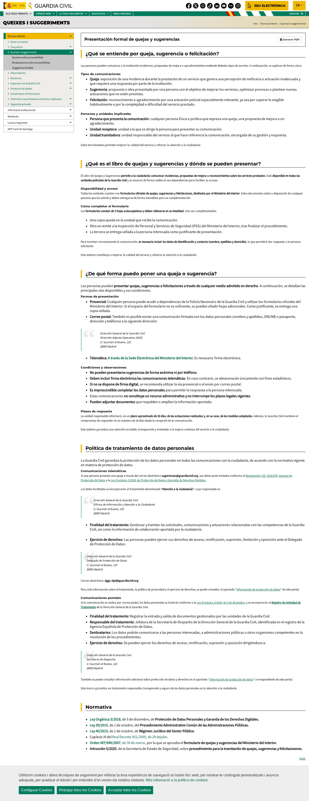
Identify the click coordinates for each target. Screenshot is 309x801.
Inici (255, 23)
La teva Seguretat (17, 122)
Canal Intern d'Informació (25, 93)
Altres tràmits (18, 73)
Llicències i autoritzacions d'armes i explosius (36, 99)
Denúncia (15, 78)
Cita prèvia (16, 47)
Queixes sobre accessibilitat (27, 57)
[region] (154, 783)
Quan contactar (19, 41)
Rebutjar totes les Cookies (80, 790)
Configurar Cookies (36, 790)
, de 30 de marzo (117, 742)
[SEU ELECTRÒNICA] (266, 5)
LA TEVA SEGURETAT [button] (74, 14)
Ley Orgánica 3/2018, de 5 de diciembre (221, 603)
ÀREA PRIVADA (122, 13)
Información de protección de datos (258, 589)
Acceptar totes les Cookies (129, 790)
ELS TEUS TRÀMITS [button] (19, 14)
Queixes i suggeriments (293, 23)
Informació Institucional (21, 110)
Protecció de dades (21, 88)
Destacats (13, 116)
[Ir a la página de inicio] (40, 5)
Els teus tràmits (269, 23)
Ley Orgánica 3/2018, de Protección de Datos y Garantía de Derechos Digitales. (158, 480)
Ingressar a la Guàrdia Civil (25, 83)
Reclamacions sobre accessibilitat (31, 62)
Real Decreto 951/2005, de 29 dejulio (139, 737)
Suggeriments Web (22, 67)
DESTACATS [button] (101, 14)
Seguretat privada (20, 104)
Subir (302, 759)
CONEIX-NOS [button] (46, 14)
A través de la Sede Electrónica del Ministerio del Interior (150, 358)
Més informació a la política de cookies (177, 780)
